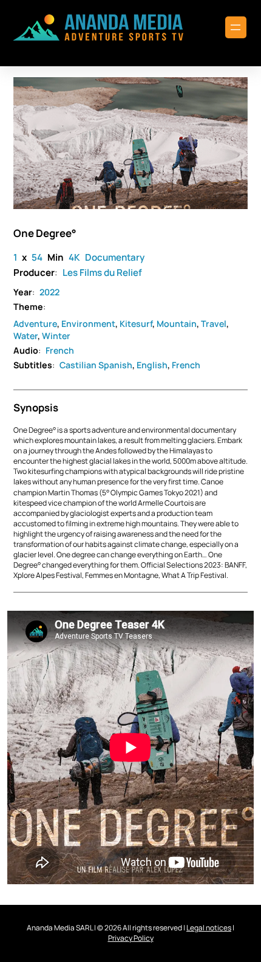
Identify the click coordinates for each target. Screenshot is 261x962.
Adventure (35, 323)
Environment (88, 323)
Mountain (177, 323)
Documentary (114, 257)
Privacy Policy (131, 938)
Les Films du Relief (102, 272)
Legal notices (208, 927)
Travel (213, 323)
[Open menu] (235, 27)
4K (74, 257)
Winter (56, 336)
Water (25, 336)
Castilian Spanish (95, 365)
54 (37, 257)
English (152, 365)
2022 (49, 292)
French (60, 350)
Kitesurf (136, 323)
